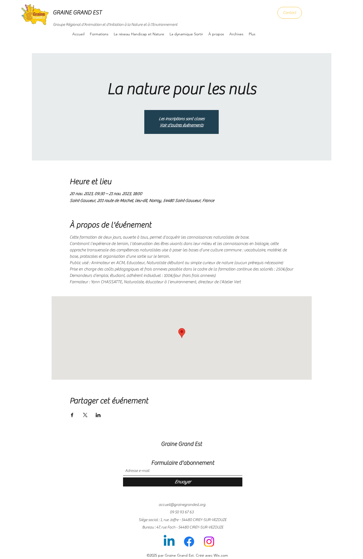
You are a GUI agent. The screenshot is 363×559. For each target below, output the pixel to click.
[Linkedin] (169, 541)
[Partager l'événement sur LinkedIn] (98, 415)
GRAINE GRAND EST (77, 12)
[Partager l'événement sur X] (85, 415)
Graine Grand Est (181, 444)
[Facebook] (189, 541)
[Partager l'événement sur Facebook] (72, 415)
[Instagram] (209, 541)
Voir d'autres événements (181, 125)
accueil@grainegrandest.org (182, 504)
